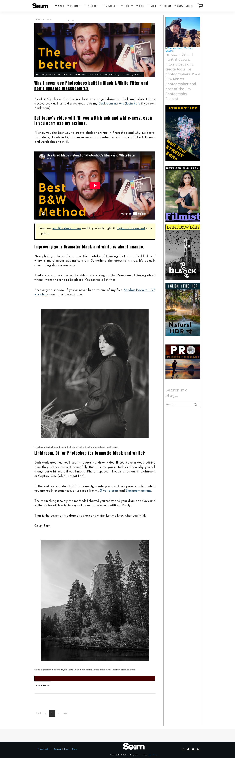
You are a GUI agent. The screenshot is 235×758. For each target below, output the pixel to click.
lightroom (126, 75)
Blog (66, 749)
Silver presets (108, 490)
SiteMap (153, 755)
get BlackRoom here (66, 228)
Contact (57, 749)
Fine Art (113, 75)
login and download (131, 228)
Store (74, 749)
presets (137, 75)
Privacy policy (44, 749)
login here (133, 103)
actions (40, 75)
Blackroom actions (111, 103)
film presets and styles (60, 75)
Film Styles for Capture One (91, 75)
